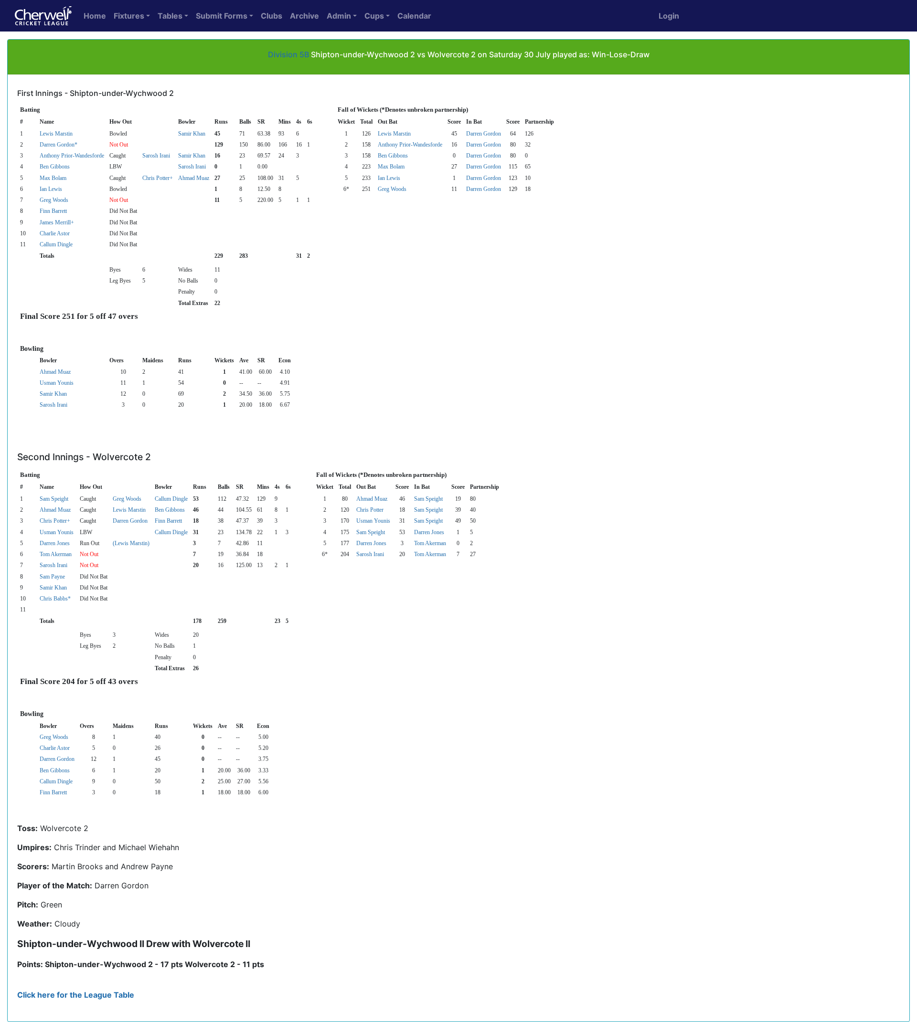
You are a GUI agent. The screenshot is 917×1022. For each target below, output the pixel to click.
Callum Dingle (56, 244)
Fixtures (129, 16)
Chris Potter (370, 510)
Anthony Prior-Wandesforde (410, 145)
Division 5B (288, 54)
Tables (170, 16)
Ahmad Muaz (193, 178)
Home (95, 16)
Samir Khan (191, 134)
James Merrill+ (57, 222)
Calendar (414, 16)
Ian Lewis (389, 178)
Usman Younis (57, 383)
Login (669, 16)
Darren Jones (429, 532)
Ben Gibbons (393, 155)
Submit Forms (221, 16)
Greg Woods (392, 189)
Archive (304, 16)
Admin (339, 16)
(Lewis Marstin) (131, 543)
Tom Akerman (430, 543)
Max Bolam (391, 166)
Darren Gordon (483, 134)
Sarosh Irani (156, 155)
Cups (374, 16)
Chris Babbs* (55, 598)
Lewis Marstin (56, 134)
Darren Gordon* (58, 145)
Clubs (271, 16)
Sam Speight (54, 499)
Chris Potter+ (157, 178)
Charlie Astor (55, 233)
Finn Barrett (53, 211)
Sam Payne (52, 576)
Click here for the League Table (75, 995)
